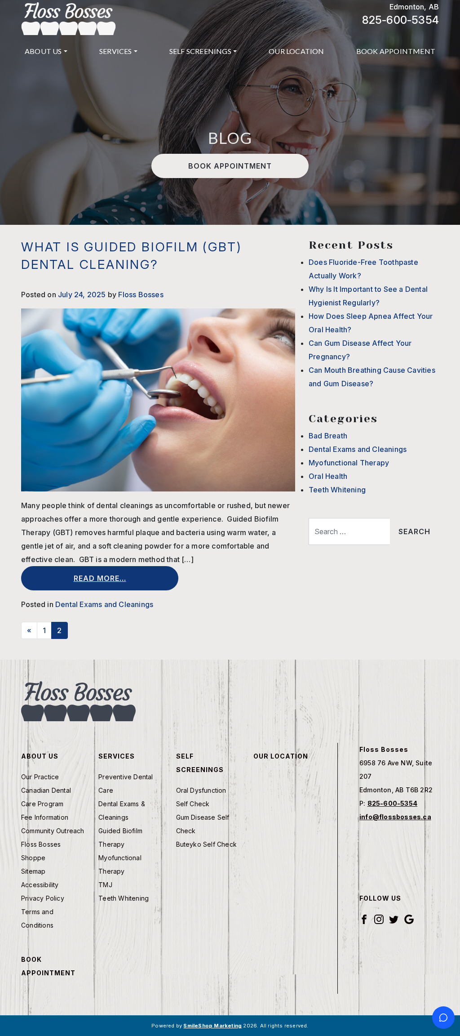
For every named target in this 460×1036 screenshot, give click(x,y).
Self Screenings (200, 51)
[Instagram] (379, 919)
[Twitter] (393, 919)
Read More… (100, 578)
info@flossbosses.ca (395, 817)
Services (115, 51)
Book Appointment (395, 51)
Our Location (296, 51)
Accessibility (40, 885)
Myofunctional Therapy (349, 462)
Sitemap (33, 871)
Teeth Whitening (337, 489)
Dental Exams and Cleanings (104, 604)
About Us (43, 51)
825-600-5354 (400, 20)
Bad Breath (328, 435)
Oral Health (328, 476)
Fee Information (44, 817)
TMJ (105, 885)
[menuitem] (46, 51)
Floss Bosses (140, 294)
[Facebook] (364, 919)
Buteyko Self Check (206, 844)
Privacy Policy (42, 898)
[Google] (409, 919)
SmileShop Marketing (212, 1026)
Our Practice (40, 777)
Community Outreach (52, 831)
